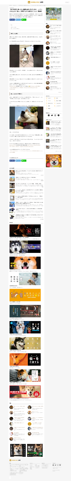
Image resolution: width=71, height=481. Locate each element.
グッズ (49, 100)
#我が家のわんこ (16, 87)
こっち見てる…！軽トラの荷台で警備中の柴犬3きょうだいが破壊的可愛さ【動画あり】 (55, 128)
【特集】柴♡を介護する (13, 470)
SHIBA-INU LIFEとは (13, 474)
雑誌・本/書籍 (58, 100)
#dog (35, 145)
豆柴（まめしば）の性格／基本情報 (23, 465)
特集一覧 (41, 443)
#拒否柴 (21, 87)
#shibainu (31, 145)
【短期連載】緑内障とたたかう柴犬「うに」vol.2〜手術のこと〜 (55, 146)
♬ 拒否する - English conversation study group (24, 146)
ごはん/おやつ (58, 103)
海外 (57, 98)
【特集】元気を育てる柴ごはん (14, 472)
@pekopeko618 (13, 145)
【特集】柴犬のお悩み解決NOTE (23, 471)
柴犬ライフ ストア (22, 466)
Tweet (18, 19)
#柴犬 (31, 86)
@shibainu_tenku (13, 86)
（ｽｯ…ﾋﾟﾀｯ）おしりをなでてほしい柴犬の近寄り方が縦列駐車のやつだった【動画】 (55, 134)
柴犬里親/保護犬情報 (13, 473)
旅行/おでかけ (50, 103)
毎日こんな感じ (14, 27)
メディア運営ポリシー (45, 465)
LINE (24, 19)
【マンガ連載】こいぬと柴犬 (23, 467)
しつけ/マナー (58, 105)
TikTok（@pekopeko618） (15, 129)
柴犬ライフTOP (55, 468)
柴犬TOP (11, 5)
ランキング (21, 473)
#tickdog (38, 145)
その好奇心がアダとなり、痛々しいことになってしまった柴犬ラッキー (55, 122)
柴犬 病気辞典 (21, 472)
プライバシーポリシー (45, 466)
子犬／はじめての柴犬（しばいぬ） (14, 467)
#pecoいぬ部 (34, 86)
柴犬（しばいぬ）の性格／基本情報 (14, 465)
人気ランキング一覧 (58, 151)
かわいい (16, 5)
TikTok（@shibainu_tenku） (15, 67)
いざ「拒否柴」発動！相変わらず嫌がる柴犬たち (55, 140)
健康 (49, 105)
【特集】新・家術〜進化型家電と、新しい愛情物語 (23, 469)
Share (13, 19)
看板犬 (49, 108)
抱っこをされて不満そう (15, 28)
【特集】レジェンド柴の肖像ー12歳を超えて (14, 469)
